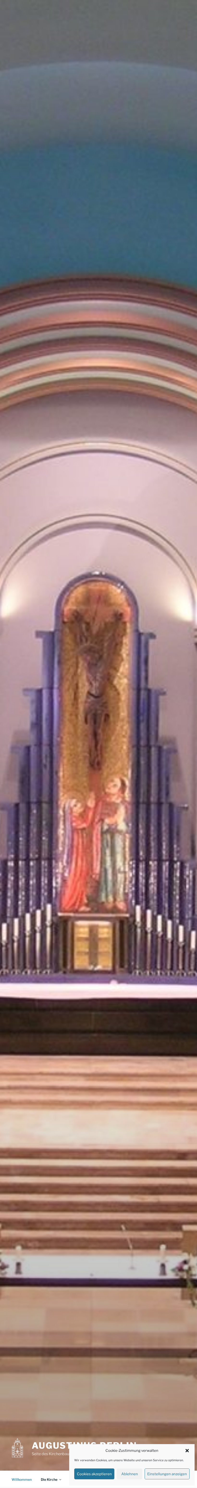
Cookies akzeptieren (94, 1474)
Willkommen (22, 1479)
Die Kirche (49, 1479)
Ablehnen (129, 1474)
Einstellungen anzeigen (167, 1474)
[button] (187, 1450)
